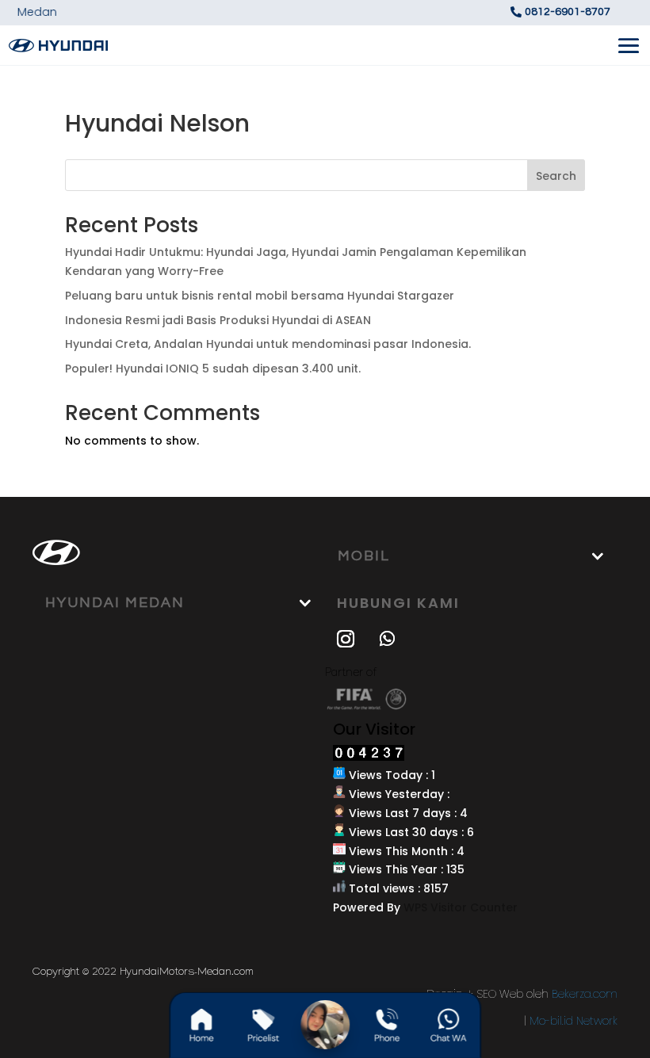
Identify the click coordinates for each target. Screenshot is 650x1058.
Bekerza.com (585, 994)
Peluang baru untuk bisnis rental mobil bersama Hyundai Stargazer (259, 296)
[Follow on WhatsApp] (386, 638)
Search (556, 176)
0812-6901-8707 (567, 11)
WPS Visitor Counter (460, 907)
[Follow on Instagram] (345, 638)
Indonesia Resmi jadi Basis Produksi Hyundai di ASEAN (218, 320)
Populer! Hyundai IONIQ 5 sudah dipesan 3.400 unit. (213, 368)
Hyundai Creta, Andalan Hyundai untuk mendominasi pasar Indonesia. (268, 344)
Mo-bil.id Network (574, 1021)
